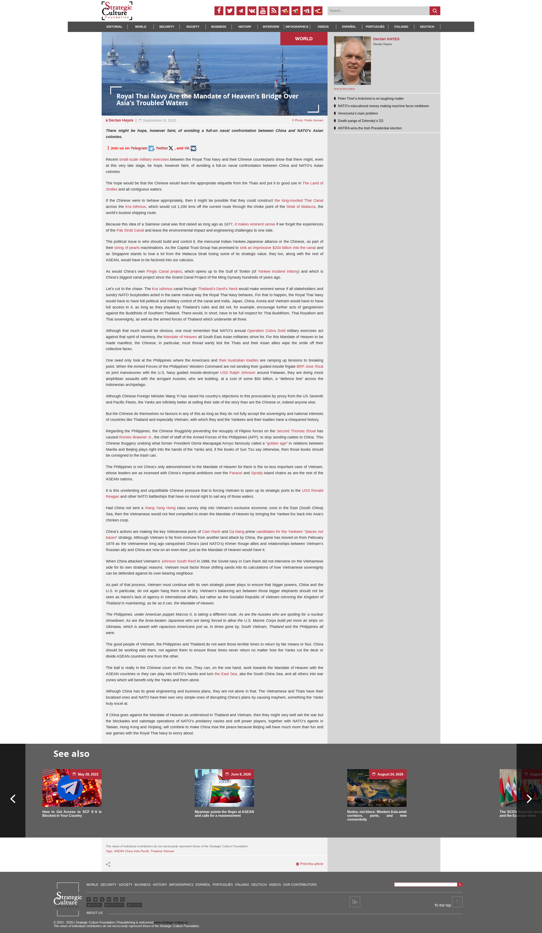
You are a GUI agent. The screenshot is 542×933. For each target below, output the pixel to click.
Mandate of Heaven (180, 337)
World (140, 26)
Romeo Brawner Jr (135, 437)
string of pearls (127, 248)
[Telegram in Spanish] (285, 10)
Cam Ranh (211, 531)
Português (375, 26)
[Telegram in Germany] (318, 10)
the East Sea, (226, 674)
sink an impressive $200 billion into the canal (278, 248)
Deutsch (427, 26)
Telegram (139, 148)
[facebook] (218, 10)
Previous (13, 798)
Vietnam (168, 851)
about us (94, 912)
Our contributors (300, 884)
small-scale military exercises (144, 159)
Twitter (162, 148)
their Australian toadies (239, 360)
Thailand (156, 851)
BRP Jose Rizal (310, 366)
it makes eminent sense (255, 224)
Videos (323, 26)
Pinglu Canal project (164, 271)
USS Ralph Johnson (237, 372)
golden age (276, 443)
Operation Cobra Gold (267, 331)
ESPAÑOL (95, 905)
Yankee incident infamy (278, 271)
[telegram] (240, 10)
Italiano (401, 26)
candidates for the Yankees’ (279, 531)
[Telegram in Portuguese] (296, 10)
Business (218, 26)
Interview (271, 26)
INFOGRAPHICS (297, 26)
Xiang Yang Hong (160, 508)
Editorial (114, 26)
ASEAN (119, 851)
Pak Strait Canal (130, 230)
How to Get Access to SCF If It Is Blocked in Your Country (72, 813)
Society (192, 26)
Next (529, 798)
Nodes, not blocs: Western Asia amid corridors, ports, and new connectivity (376, 815)
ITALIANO (135, 905)
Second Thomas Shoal (296, 431)
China (129, 851)
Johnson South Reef (178, 561)
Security (166, 26)
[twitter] (229, 10)
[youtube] (263, 10)
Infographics (181, 884)
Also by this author (344, 88)
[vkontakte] (251, 10)
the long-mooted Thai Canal (299, 200)
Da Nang (237, 531)
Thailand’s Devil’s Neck (218, 289)
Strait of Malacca (300, 207)
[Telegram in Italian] (307, 10)
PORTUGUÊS (115, 905)
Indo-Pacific (141, 851)
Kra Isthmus (135, 207)
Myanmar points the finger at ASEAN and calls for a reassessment (224, 813)
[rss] (274, 10)
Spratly (257, 473)
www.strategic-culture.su (171, 922)
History (244, 26)
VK (187, 148)
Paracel (235, 473)
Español (349, 26)
